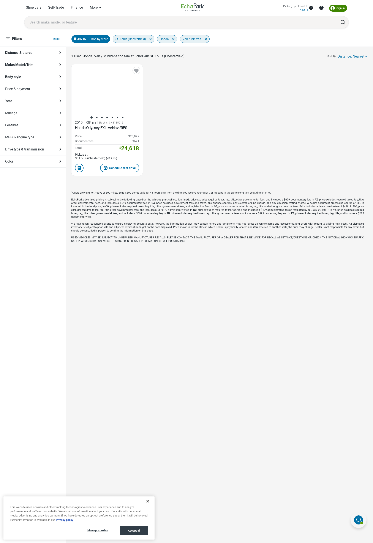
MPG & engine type (19, 137)
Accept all (134, 530)
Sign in (341, 8)
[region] (79, 518)
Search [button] (343, 22)
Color (9, 161)
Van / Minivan (192, 39)
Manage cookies (97, 530)
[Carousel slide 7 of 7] (122, 117)
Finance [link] (77, 7)
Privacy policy (64, 519)
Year (8, 101)
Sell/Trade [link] (56, 7)
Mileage (11, 113)
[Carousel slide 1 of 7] (91, 117)
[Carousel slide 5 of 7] (112, 117)
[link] (193, 8)
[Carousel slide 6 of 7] (117, 117)
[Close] (147, 501)
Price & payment (17, 89)
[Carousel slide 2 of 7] (96, 117)
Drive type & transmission (24, 149)
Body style (13, 77)
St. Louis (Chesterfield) (130, 39)
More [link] (94, 7)
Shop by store (99, 39)
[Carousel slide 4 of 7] (107, 117)
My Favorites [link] (321, 8)
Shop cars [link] (33, 7)
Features (11, 125)
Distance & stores (18, 53)
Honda (164, 39)
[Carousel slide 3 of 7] (101, 117)
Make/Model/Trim (19, 65)
